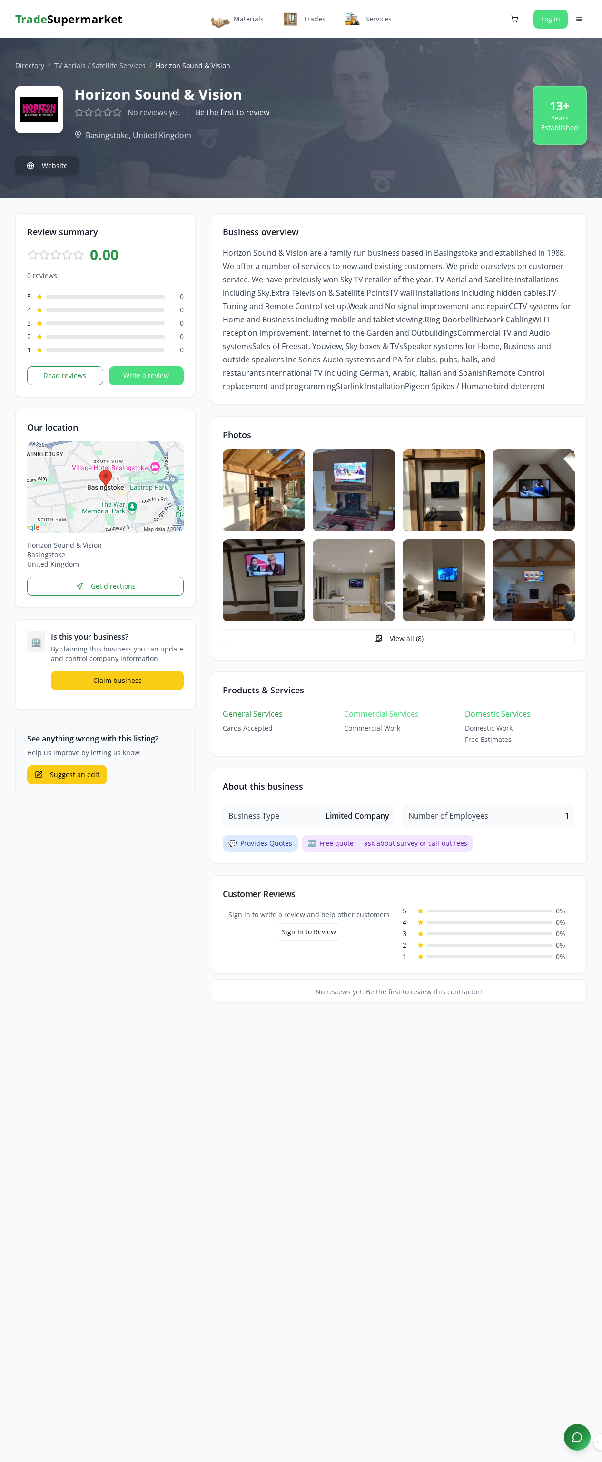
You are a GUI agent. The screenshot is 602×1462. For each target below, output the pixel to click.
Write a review (146, 375)
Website (55, 165)
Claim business (117, 680)
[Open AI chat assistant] (577, 1437)
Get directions (113, 586)
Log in (550, 18)
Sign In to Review (309, 931)
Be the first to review (232, 112)
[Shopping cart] (514, 19)
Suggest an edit (74, 774)
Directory (29, 65)
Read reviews (65, 375)
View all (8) (407, 638)
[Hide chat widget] (597, 1442)
